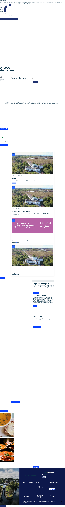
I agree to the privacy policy (48, 474)
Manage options (4, 13)
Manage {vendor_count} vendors (7, 15)
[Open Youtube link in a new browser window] (58, 501)
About (30, 483)
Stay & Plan (24, 488)
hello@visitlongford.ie (39, 487)
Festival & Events (15, 175)
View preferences (21, 18)
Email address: (44, 472)
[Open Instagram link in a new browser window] (61, 501)
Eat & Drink (24, 487)
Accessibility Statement (5, 22)
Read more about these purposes (7, 16)
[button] (32, 1)
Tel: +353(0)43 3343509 (39, 486)
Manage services (4, 14)
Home (23, 483)
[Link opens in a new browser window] (40, 497)
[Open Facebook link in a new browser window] (60, 501)
